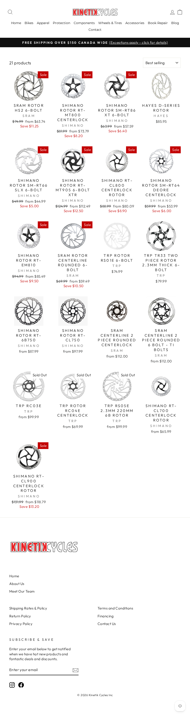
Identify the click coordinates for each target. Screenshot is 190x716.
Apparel (43, 23)
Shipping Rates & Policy (28, 608)
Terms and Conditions (115, 608)
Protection (61, 23)
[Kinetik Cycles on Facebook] (21, 685)
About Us (16, 583)
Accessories (134, 23)
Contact (95, 30)
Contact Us (107, 624)
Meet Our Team (22, 591)
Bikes (29, 23)
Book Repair (158, 23)
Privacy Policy (20, 624)
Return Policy (20, 616)
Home (16, 23)
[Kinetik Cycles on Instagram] (12, 685)
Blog (175, 23)
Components (84, 23)
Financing (106, 616)
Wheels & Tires (110, 23)
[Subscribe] (76, 670)
